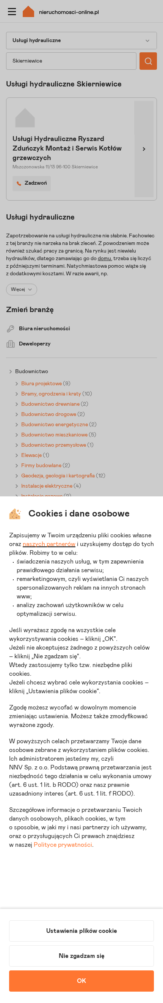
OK (81, 981)
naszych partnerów (49, 544)
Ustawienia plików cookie (81, 931)
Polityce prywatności (63, 845)
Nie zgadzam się (82, 956)
